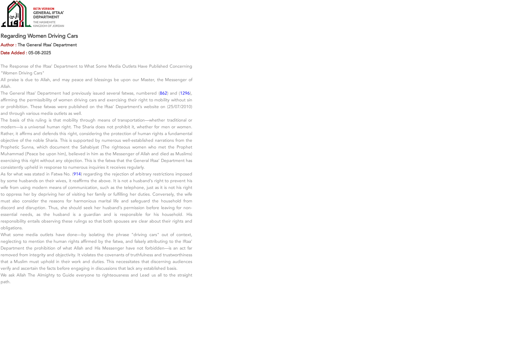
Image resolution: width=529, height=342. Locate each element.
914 (77, 174)
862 (163, 93)
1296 (185, 93)
